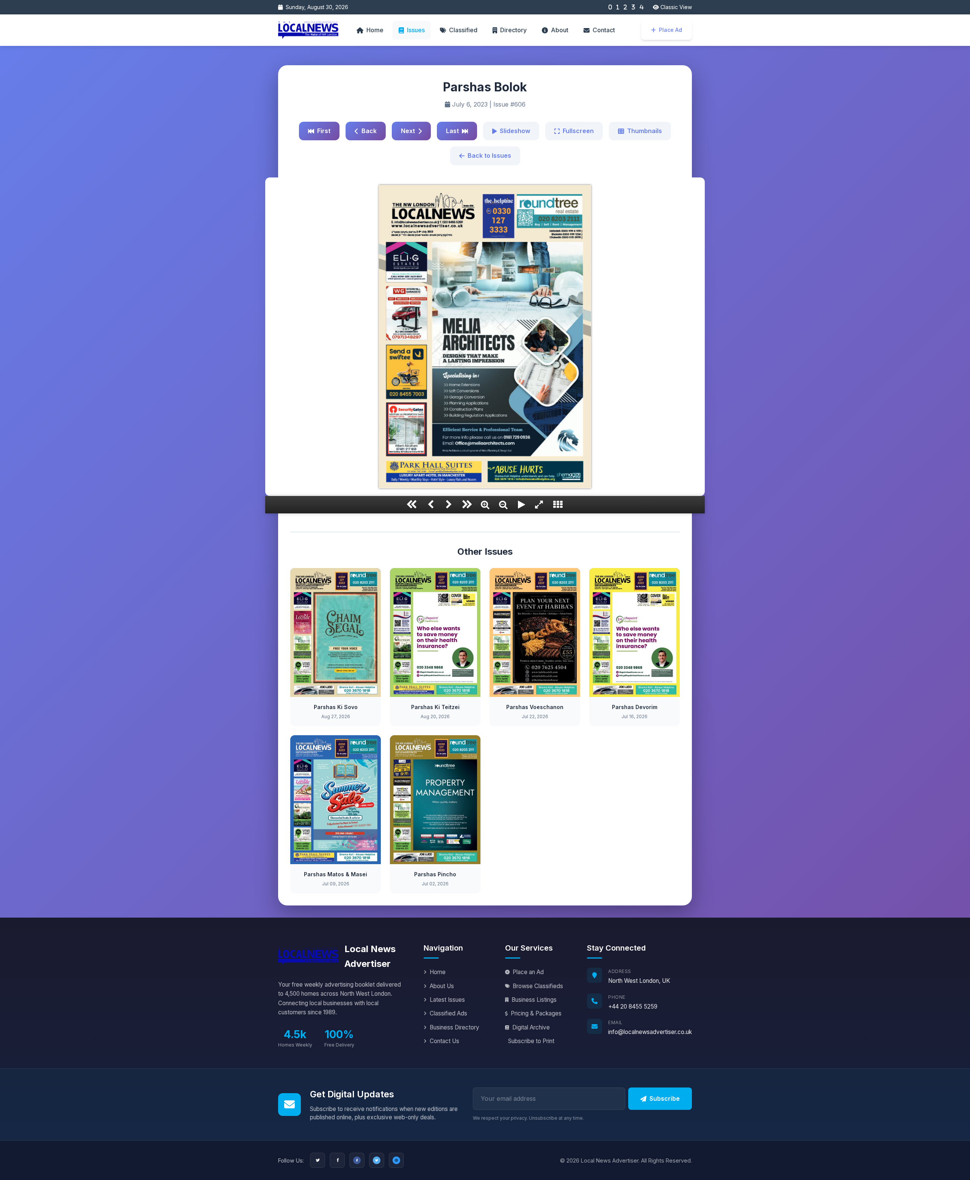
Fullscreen (578, 131)
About (559, 30)
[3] (633, 7)
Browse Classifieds (538, 986)
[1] (617, 7)
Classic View (675, 7)
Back (369, 131)
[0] (610, 7)
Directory (513, 30)
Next (408, 131)
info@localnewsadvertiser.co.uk (650, 1032)
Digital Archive (531, 1027)
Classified (463, 30)
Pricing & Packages (536, 1013)
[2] (625, 7)
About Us (442, 986)
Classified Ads (448, 1013)
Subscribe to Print (531, 1041)
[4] (642, 7)
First (323, 131)
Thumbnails (644, 131)
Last (452, 131)
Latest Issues (447, 999)
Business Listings (534, 999)
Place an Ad (528, 972)
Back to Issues (489, 155)
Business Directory (454, 1027)
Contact (604, 30)
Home (374, 30)
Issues (416, 30)
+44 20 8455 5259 (632, 1006)
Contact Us (444, 1041)
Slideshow (515, 131)
